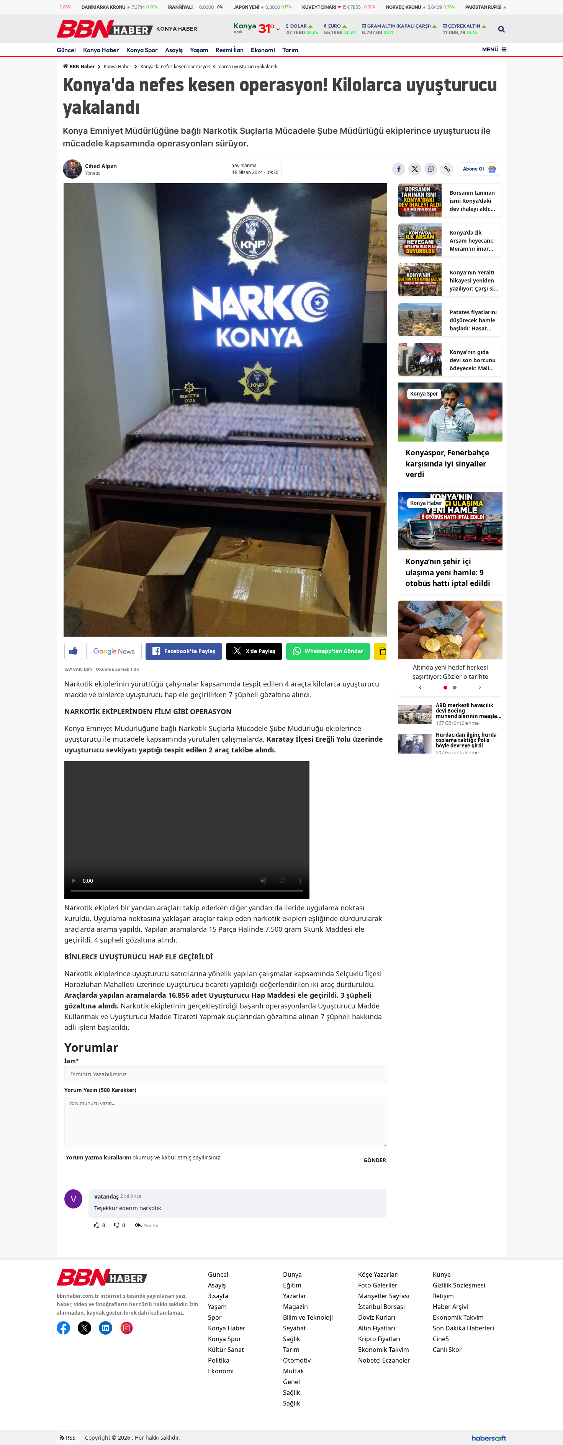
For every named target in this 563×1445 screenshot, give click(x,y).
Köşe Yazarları (378, 1274)
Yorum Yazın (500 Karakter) (100, 1090)
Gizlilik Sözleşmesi (459, 1285)
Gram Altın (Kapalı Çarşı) (399, 26)
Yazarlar (294, 1296)
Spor (215, 1317)
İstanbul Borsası (381, 1306)
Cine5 (441, 1339)
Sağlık (291, 1339)
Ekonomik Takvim (383, 1349)
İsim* (71, 1060)
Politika (218, 1360)
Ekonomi (263, 50)
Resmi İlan (230, 50)
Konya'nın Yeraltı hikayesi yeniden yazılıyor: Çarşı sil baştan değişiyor (472, 280)
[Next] (480, 685)
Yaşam (199, 50)
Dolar (298, 26)
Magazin (295, 1306)
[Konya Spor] (450, 411)
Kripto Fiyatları (379, 1339)
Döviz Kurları (376, 1317)
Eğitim (292, 1285)
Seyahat (294, 1328)
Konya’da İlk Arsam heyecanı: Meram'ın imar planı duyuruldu (471, 241)
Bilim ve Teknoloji (308, 1317)
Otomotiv (297, 1360)
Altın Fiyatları (376, 1328)
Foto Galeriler (378, 1285)
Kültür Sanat (226, 1349)
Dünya (292, 1274)
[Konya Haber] (450, 520)
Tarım (290, 50)
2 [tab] (455, 688)
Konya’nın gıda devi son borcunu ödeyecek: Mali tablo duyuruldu (473, 360)
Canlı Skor (447, 1349)
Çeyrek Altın (464, 26)
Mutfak (293, 1371)
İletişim (443, 1296)
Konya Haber (101, 50)
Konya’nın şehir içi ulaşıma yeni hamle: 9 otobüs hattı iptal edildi (448, 572)
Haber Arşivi (450, 1306)
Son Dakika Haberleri (463, 1328)
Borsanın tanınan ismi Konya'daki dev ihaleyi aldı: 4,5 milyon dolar (472, 201)
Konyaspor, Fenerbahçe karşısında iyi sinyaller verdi (447, 463)
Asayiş (174, 50)
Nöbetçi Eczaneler (384, 1360)
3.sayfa (218, 1296)
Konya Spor (142, 50)
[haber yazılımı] (489, 1438)
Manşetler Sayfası (383, 1296)
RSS (69, 1437)
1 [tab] (445, 688)
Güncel (66, 50)
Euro (334, 26)
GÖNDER (374, 1160)
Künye (442, 1274)
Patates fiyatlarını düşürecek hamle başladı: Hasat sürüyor (473, 320)
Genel (291, 1382)
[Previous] (420, 685)
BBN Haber (82, 66)
